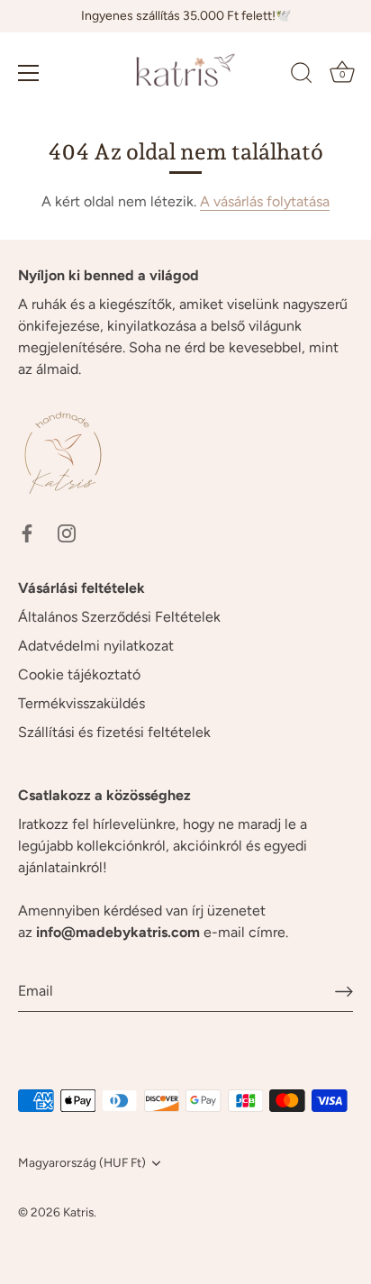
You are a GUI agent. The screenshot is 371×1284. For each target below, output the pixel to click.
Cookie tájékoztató (79, 674)
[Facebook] (27, 532)
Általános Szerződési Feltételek (119, 616)
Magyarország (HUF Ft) (82, 1162)
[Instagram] (67, 532)
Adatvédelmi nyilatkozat (96, 645)
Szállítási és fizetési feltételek (114, 732)
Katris (78, 1212)
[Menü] (29, 73)
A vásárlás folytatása (265, 201)
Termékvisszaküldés (81, 703)
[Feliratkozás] (344, 990)
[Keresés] (301, 76)
